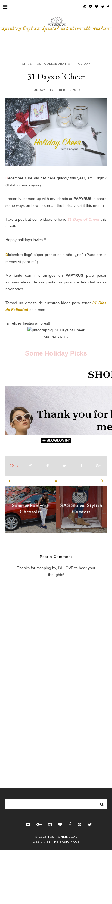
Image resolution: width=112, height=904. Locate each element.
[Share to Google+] (98, 466)
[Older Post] (102, 481)
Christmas (31, 64)
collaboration (58, 64)
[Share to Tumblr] (81, 466)
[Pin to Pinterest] (30, 466)
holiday (83, 64)
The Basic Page (65, 841)
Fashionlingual (62, 837)
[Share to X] (64, 466)
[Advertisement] (56, 730)
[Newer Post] (9, 481)
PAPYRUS (82, 199)
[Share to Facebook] (47, 466)
